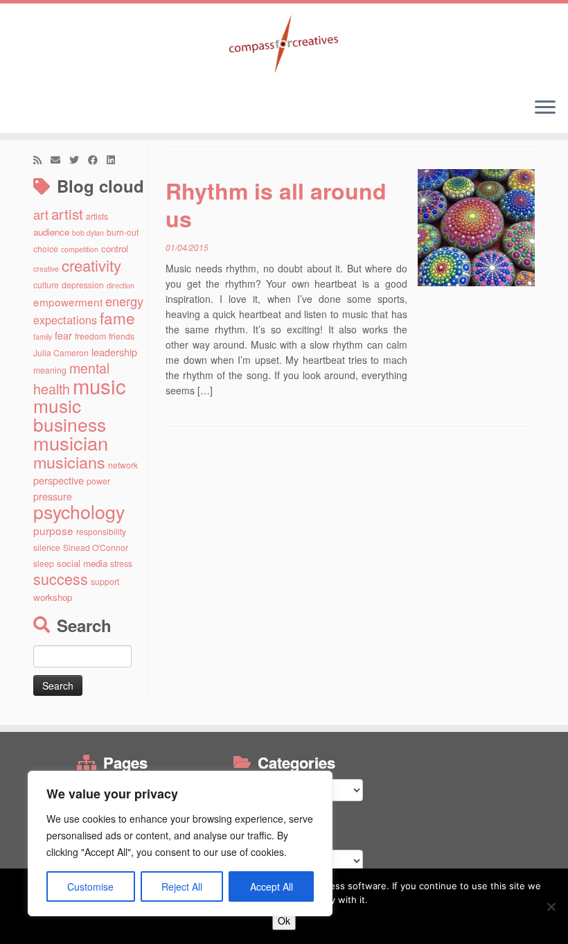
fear (63, 335)
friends (121, 336)
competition (79, 249)
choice (45, 248)
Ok (284, 920)
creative (46, 268)
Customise (90, 886)
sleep (43, 563)
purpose (53, 530)
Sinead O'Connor (95, 547)
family (42, 336)
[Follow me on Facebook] (97, 159)
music (99, 385)
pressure (52, 496)
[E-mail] (60, 159)
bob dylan (88, 232)
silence (46, 547)
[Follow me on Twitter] (78, 159)
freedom (90, 336)
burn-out (123, 232)
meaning (49, 370)
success (60, 578)
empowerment (68, 301)
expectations (65, 319)
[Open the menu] (545, 108)
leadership (114, 351)
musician (70, 442)
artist (67, 213)
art (40, 214)
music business (69, 414)
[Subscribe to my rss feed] (42, 159)
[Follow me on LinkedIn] (115, 159)
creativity (91, 265)
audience (51, 231)
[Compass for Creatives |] (284, 45)
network (123, 465)
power (98, 481)
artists (97, 216)
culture (46, 284)
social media (82, 563)
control (114, 248)
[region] (180, 843)
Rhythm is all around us (276, 204)
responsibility (101, 531)
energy (124, 301)
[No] (551, 907)
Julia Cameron (61, 352)
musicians (69, 461)
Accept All (271, 886)
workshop (52, 597)
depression (83, 284)
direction (120, 285)
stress (121, 563)
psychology (79, 511)
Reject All (181, 886)
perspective (58, 480)
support (105, 581)
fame (117, 317)
